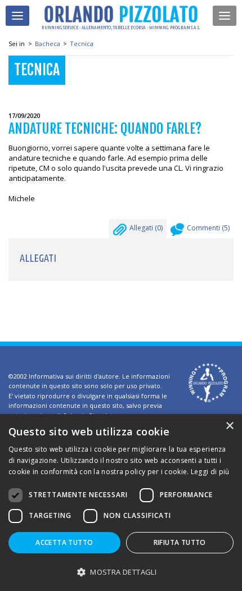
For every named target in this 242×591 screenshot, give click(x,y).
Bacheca (47, 43)
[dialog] (121, 502)
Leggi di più (210, 471)
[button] (121, 571)
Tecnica (81, 43)
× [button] (229, 426)
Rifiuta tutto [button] (180, 542)
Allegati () (146, 228)
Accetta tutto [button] (64, 542)
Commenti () (208, 228)
